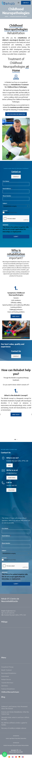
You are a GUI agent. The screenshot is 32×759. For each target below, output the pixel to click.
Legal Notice (11, 738)
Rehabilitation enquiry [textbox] (10, 206)
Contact (7, 738)
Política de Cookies (25, 745)
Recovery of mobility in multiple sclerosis (13, 728)
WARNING (5, 225)
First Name (6, 181)
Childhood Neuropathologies (10, 692)
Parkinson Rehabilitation (8, 689)
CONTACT (26, 2)
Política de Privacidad (17, 745)
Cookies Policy (23, 738)
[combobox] (16, 206)
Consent (5, 210)
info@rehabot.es (10, 611)
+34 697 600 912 (9, 613)
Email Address (7, 188)
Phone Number (7, 196)
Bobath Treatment (6, 670)
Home (6, 16)
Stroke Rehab (5, 676)
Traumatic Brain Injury (7, 682)
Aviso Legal (9, 745)
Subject (5, 203)
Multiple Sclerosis (6, 679)
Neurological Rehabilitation (8, 673)
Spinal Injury (4, 685)
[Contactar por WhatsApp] (4, 754)
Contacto (5, 745)
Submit (16, 236)
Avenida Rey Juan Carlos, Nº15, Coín (15, 615)
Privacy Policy (13, 212)
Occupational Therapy (7, 667)
